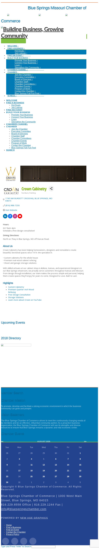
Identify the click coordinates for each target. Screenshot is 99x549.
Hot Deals (81, 15)
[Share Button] (51, 188)
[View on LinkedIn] (5, 217)
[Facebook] (5, 541)
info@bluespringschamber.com (23, 509)
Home (9, 525)
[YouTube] (32, 541)
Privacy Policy (12, 534)
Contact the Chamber (16, 532)
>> (85, 441)
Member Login (29, 15)
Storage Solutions (16, 297)
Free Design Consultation (19, 294)
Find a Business (13, 527)
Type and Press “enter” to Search (16, 546)
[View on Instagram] (15, 217)
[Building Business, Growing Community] (43, 36)
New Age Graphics (34, 518)
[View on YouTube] (20, 217)
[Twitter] (14, 541)
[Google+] (23, 541)
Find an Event (12, 530)
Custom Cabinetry (16, 287)
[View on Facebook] (10, 217)
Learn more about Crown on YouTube (25, 300)
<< (2, 441)
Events (60, 15)
